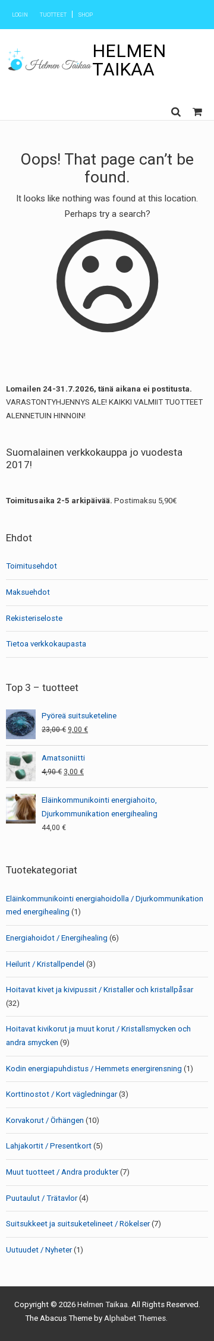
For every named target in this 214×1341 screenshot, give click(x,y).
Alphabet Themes (135, 1318)
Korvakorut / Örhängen (45, 1120)
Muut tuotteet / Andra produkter (62, 1172)
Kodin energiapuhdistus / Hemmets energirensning (94, 1068)
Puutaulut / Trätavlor (41, 1198)
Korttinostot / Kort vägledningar (61, 1094)
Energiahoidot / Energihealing (57, 937)
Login (20, 14)
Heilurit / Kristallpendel (45, 964)
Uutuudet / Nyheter (39, 1249)
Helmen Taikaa (129, 59)
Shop (85, 14)
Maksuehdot (28, 592)
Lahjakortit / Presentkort (49, 1145)
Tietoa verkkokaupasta (46, 643)
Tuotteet (53, 14)
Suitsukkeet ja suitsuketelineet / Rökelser (78, 1223)
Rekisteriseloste (34, 618)
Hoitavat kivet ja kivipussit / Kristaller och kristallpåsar (99, 989)
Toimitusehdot (31, 565)
